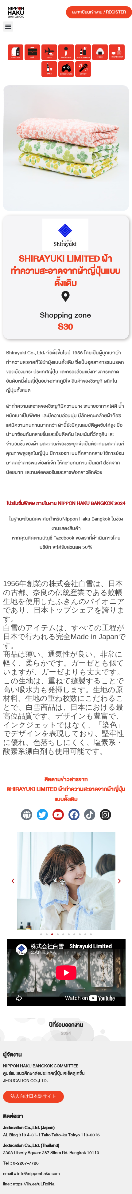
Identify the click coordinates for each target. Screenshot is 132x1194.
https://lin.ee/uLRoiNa (33, 1184)
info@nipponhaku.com (38, 1173)
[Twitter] (42, 814)
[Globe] (26, 814)
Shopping (56, 315)
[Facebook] (74, 814)
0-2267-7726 (26, 1163)
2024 (66, 1033)
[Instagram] (105, 814)
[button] (8, 26)
